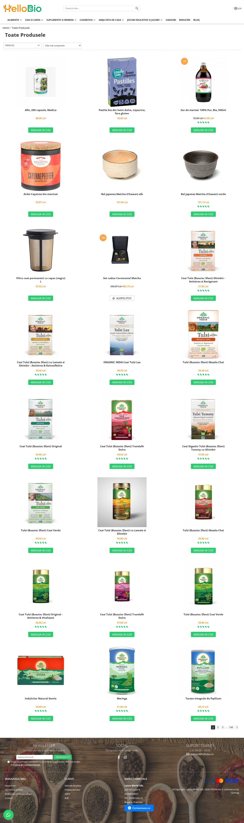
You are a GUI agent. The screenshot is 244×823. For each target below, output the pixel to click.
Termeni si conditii (14, 789)
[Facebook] (119, 757)
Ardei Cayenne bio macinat (41, 194)
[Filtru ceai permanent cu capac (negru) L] (41, 250)
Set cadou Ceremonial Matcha (122, 278)
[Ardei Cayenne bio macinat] (41, 166)
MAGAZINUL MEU (15, 778)
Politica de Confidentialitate (26, 764)
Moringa (122, 698)
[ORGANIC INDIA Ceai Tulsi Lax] (122, 334)
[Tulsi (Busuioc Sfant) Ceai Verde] (41, 502)
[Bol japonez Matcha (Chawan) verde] (203, 166)
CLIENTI (69, 778)
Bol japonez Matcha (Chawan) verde (203, 194)
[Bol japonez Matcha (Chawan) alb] (122, 166)
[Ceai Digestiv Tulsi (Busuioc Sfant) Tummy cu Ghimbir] (203, 418)
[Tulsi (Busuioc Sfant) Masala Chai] (203, 334)
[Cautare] (137, 8)
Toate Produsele (21, 27)
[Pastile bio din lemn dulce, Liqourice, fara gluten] (122, 82)
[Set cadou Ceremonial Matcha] (122, 250)
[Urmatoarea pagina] (237, 727)
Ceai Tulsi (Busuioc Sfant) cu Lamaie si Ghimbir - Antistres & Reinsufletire (41, 364)
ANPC (67, 793)
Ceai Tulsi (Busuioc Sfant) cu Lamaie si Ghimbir (122, 532)
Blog (196, 19)
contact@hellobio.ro (202, 754)
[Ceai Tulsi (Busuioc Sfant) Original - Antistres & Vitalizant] (41, 586)
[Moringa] (122, 670)
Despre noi (10, 785)
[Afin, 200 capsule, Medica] (41, 82)
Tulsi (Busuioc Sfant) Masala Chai (203, 362)
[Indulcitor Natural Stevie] (41, 670)
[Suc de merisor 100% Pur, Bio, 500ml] (203, 82)
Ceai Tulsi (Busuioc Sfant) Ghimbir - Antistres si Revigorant (203, 280)
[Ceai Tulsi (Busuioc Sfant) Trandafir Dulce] (122, 418)
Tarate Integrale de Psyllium (203, 698)
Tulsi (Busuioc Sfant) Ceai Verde (41, 530)
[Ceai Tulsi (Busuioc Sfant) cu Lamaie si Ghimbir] (122, 502)
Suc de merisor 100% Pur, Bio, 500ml (203, 110)
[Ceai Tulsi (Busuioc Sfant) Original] (41, 418)
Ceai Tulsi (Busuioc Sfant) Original (41, 446)
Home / (6, 27)
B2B (67, 798)
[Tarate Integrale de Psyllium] (203, 670)
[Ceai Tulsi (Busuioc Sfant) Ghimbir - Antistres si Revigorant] (203, 250)
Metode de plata (73, 785)
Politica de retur (72, 789)
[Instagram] (125, 757)
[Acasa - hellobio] (23, 8)
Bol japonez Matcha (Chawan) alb (122, 194)
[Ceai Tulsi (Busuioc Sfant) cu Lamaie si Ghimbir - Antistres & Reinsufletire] (41, 334)
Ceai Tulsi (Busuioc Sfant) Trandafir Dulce (122, 448)
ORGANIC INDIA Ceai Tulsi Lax (122, 362)
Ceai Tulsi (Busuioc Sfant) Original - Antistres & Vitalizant (41, 616)
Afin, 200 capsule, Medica (40, 110)
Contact (9, 798)
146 (231, 727)
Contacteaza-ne (141, 808)
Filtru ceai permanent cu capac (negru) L (40, 280)
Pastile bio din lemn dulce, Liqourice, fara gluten (122, 111)
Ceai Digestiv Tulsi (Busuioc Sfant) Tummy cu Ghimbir (203, 448)
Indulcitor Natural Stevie (40, 698)
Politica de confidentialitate (18, 793)
